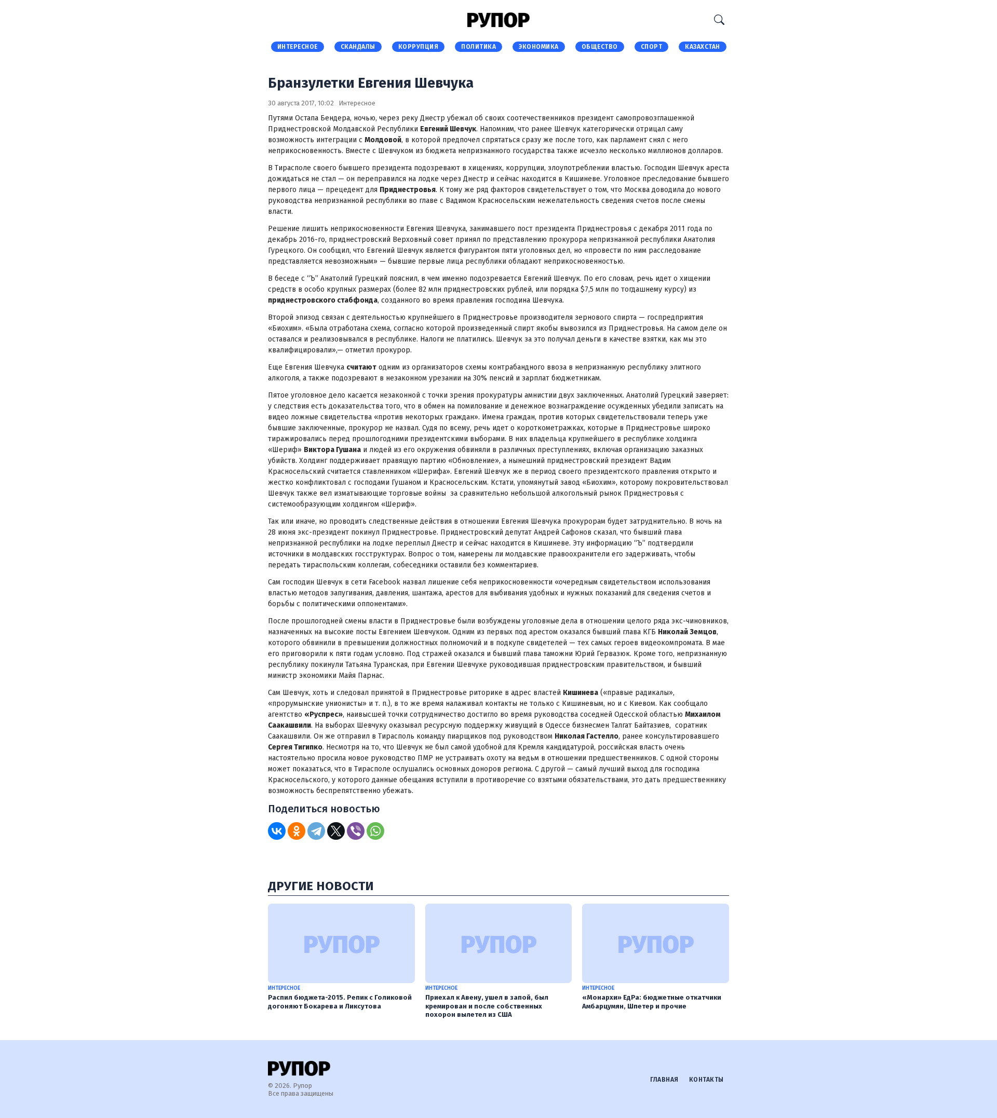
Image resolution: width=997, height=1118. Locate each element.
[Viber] (356, 831)
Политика (478, 46)
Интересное (297, 46)
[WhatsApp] (375, 831)
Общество (600, 46)
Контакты (706, 1079)
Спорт (652, 46)
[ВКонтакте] (277, 831)
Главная (664, 1079)
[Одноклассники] (296, 831)
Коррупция (418, 46)
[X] (336, 831)
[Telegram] (316, 831)
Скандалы (358, 46)
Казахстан (702, 46)
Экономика (539, 46)
